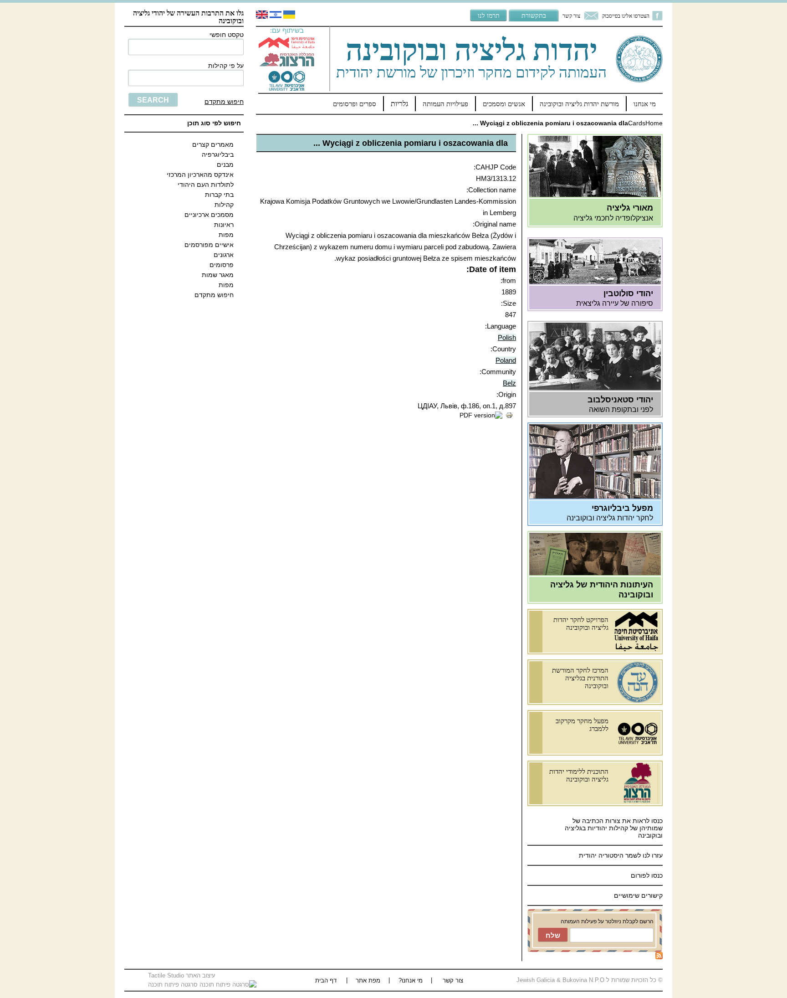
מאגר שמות (218, 274)
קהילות (224, 204)
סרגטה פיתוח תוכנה (173, 984)
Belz (509, 383)
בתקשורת (533, 15)
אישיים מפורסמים (209, 244)
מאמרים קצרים (213, 144)
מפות (226, 234)
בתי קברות (219, 194)
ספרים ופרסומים (354, 103)
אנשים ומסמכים (504, 103)
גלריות (399, 103)
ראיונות (224, 224)
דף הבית (326, 980)
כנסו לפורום (647, 875)
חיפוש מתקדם (224, 101)
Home (654, 123)
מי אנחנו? (411, 980)
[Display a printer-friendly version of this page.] (509, 416)
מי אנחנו (645, 103)
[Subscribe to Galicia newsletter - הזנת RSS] (659, 957)
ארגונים (224, 254)
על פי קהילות (226, 65)
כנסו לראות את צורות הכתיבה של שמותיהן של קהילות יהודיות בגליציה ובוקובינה (614, 828)
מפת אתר (368, 980)
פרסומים (222, 264)
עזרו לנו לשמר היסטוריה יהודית (620, 855)
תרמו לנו (489, 15)
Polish (507, 337)
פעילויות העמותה (445, 103)
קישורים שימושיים (638, 895)
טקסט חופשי (227, 34)
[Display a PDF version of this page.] (481, 415)
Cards (636, 123)
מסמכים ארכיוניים (209, 214)
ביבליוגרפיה (218, 154)
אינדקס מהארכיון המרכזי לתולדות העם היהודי (200, 179)
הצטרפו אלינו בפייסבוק (625, 15)
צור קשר (571, 15)
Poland (506, 360)
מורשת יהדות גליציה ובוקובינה (579, 103)
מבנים (225, 164)
